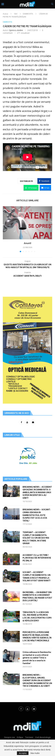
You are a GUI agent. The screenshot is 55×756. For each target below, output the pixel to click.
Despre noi (9, 737)
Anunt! (27, 243)
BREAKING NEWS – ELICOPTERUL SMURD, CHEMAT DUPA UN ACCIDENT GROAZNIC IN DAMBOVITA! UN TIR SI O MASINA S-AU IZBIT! (37, 680)
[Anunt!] (27, 222)
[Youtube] (27, 708)
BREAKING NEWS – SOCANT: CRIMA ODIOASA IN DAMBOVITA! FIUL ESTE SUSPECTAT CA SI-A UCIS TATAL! (37, 515)
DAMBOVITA (28, 13)
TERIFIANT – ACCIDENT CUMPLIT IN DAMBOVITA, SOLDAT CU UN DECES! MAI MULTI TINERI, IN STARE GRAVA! (36, 538)
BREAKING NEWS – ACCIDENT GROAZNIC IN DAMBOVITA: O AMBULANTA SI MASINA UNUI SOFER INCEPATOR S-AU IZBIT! (37, 492)
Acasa (5, 13)
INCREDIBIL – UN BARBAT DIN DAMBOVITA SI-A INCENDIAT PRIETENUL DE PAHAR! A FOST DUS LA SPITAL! (37, 596)
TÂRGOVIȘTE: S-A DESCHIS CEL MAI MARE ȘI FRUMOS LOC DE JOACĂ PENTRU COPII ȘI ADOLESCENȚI (37, 616)
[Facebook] (21, 708)
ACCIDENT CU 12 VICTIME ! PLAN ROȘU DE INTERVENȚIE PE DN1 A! (37, 558)
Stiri (15, 13)
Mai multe (35, 753)
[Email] (34, 708)
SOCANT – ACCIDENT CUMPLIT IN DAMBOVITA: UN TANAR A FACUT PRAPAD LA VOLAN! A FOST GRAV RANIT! (36, 576)
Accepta (22, 753)
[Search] (52, 4)
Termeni (29, 737)
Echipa (20, 737)
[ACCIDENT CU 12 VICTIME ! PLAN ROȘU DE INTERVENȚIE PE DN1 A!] (11, 559)
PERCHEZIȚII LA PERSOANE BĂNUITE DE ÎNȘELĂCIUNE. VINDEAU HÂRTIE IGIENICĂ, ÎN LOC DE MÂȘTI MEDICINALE (37, 636)
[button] (5, 229)
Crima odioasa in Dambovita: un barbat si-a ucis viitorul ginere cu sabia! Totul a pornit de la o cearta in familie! (37, 657)
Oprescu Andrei (16, 30)
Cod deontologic (43, 737)
